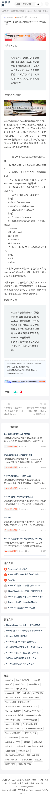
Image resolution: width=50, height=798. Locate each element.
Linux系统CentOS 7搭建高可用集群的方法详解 (26, 631)
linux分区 (36, 680)
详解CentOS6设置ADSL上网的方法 (21, 658)
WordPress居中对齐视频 (33, 711)
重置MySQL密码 (24, 764)
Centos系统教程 (34, 11)
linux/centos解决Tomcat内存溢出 (18, 455)
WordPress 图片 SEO (13, 711)
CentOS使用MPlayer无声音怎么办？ (19, 497)
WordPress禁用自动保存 (14, 729)
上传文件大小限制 (29, 733)
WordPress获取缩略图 (34, 729)
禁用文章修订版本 (12, 760)
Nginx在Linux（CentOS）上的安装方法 (23, 625)
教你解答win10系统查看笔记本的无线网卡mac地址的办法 (36, 411)
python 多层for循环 (12, 693)
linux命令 (8, 684)
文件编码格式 (20, 746)
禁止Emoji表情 (23, 751)
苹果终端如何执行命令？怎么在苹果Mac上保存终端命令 (13, 411)
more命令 (8, 689)
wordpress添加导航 (12, 724)
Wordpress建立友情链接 (14, 715)
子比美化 (8, 746)
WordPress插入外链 (12, 720)
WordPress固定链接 (30, 706)
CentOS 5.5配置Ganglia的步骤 (17, 434)
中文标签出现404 (11, 737)
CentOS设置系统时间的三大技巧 (20, 664)
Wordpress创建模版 (12, 706)
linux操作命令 (20, 684)
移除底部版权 (27, 760)
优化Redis (25, 737)
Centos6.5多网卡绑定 (16, 569)
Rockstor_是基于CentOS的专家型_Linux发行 (23, 539)
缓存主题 (38, 760)
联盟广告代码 (10, 764)
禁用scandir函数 (33, 755)
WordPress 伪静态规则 (31, 698)
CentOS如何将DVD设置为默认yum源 (23, 586)
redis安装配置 (38, 693)
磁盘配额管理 (10, 751)
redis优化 (26, 693)
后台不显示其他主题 (12, 742)
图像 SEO (27, 742)
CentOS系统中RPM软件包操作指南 (22, 575)
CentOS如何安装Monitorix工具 (17, 476)
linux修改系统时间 (23, 680)
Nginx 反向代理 (21, 689)
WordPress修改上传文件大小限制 (17, 702)
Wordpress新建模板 (30, 720)
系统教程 (23, 11)
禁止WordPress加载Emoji (14, 755)
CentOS (7, 518)
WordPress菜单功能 (12, 733)
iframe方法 (9, 680)
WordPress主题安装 (12, 698)
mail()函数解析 (34, 684)
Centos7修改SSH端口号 (16, 636)
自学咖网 (14, 11)
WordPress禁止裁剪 (30, 724)
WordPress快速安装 (33, 715)
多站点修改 (38, 742)
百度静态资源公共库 (35, 746)
